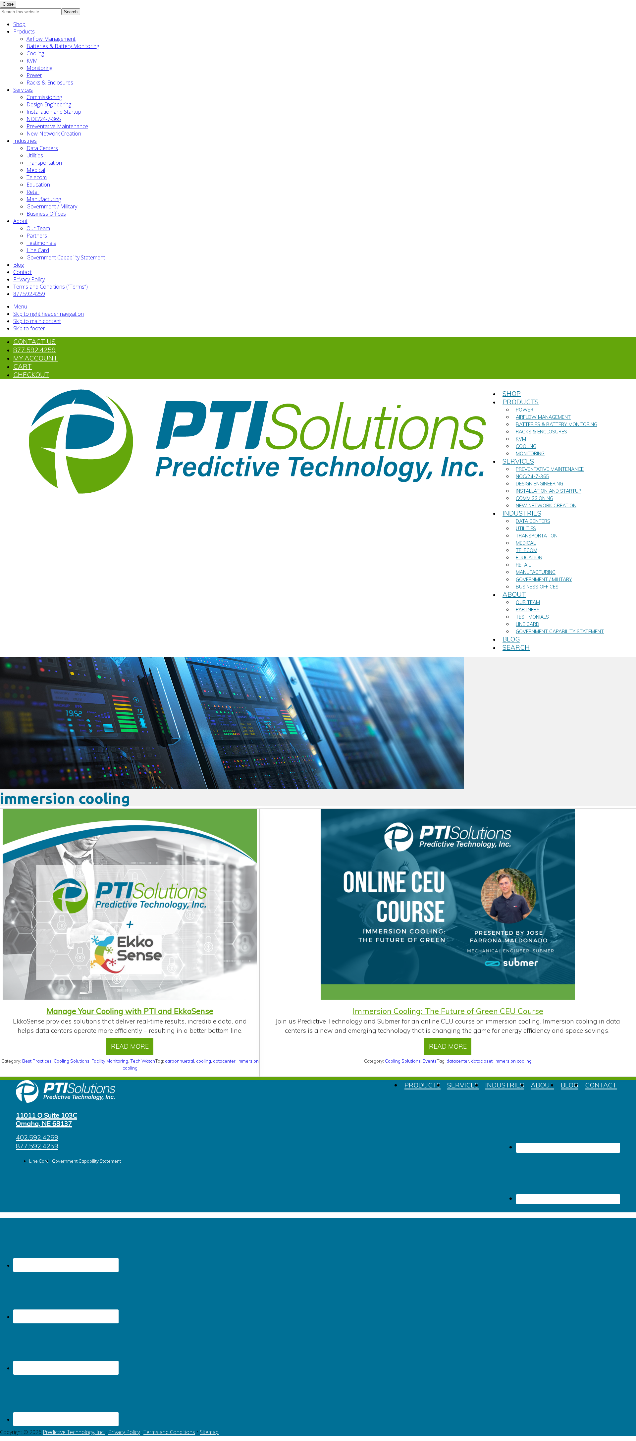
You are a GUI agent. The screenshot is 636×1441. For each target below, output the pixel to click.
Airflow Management (51, 38)
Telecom (36, 177)
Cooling (35, 53)
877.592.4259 (29, 294)
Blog (18, 264)
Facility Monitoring (109, 1061)
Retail (32, 191)
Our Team (38, 228)
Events (430, 1061)
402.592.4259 (37, 1137)
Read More (132, 1049)
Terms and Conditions (169, 1432)
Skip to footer (29, 328)
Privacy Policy (29, 279)
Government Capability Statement (65, 257)
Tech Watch (142, 1061)
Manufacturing (43, 199)
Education (38, 184)
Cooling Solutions (71, 1061)
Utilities (34, 155)
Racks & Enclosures (49, 82)
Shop (19, 24)
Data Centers (42, 148)
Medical (35, 170)
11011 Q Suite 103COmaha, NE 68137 (46, 1119)
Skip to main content (37, 321)
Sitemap (209, 1432)
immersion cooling (513, 1061)
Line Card (37, 250)
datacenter (224, 1061)
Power (34, 75)
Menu (20, 306)
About (20, 221)
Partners (36, 235)
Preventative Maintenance (57, 126)
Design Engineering (48, 104)
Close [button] (8, 4)
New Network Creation (53, 133)
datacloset (482, 1061)
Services (23, 89)
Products (24, 31)
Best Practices (37, 1061)
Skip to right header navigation (48, 313)
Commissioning (44, 97)
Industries (25, 140)
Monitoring (39, 68)
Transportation (44, 162)
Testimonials (41, 243)
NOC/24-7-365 (43, 119)
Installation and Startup (53, 111)
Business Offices (46, 213)
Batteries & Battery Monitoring (62, 46)
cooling (203, 1061)
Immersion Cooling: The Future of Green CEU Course (448, 1011)
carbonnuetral (179, 1061)
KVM (32, 60)
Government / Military (51, 206)
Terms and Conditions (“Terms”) (50, 286)
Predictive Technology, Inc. (74, 1432)
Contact (22, 272)
